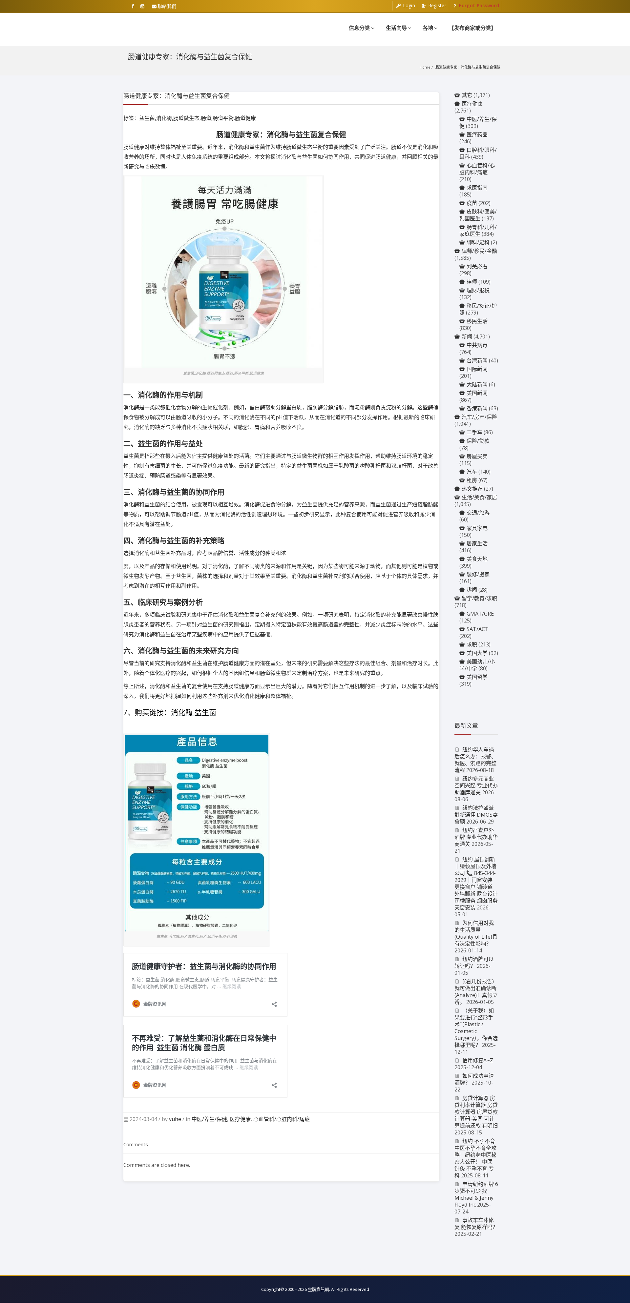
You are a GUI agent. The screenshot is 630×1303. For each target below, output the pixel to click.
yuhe (175, 1119)
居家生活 (477, 543)
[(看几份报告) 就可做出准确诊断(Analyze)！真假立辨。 (476, 992)
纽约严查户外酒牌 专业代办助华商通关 (476, 836)
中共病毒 (477, 345)
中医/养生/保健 (209, 1119)
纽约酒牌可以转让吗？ (474, 962)
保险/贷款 (478, 440)
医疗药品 (477, 134)
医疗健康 (240, 1119)
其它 (467, 95)
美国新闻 (477, 393)
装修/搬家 (478, 574)
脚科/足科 (478, 242)
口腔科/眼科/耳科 (478, 153)
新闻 (467, 336)
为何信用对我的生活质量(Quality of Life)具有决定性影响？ (475, 933)
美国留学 (477, 677)
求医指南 (477, 187)
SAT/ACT (478, 629)
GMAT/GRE (480, 613)
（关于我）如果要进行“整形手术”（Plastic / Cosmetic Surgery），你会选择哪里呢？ (476, 1028)
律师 (472, 281)
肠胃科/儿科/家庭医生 (478, 230)
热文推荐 (472, 488)
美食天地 (477, 558)
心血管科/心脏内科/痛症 (281, 1119)
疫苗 (472, 203)
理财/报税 (478, 290)
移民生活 (477, 321)
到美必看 (477, 266)
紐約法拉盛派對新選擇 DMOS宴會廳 (476, 814)
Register (436, 5)
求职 (472, 644)
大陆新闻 (477, 384)
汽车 (472, 471)
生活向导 (396, 27)
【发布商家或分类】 (472, 27)
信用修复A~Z (477, 1060)
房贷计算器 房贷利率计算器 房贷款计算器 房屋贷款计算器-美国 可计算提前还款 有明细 (476, 1111)
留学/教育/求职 (479, 598)
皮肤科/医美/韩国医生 (478, 215)
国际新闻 (477, 369)
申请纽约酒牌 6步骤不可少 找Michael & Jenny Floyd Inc (476, 1194)
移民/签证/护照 (478, 309)
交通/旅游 (478, 512)
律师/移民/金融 (479, 250)
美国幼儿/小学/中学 (477, 665)
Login (408, 5)
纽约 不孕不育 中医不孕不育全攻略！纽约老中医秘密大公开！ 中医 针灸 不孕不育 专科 (475, 1158)
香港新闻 (477, 408)
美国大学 (477, 653)
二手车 (474, 432)
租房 (472, 480)
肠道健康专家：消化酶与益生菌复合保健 (467, 67)
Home (425, 67)
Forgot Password (478, 5)
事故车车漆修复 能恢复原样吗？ (476, 1223)
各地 (428, 27)
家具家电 (477, 528)
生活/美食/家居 (479, 497)
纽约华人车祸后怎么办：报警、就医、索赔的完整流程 (475, 760)
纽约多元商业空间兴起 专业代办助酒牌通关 (476, 785)
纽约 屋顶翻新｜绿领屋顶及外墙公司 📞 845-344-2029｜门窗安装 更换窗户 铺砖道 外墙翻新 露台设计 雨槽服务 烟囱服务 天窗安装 (476, 883)
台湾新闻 (477, 360)
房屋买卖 (477, 456)
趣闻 (472, 589)
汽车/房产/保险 (479, 416)
